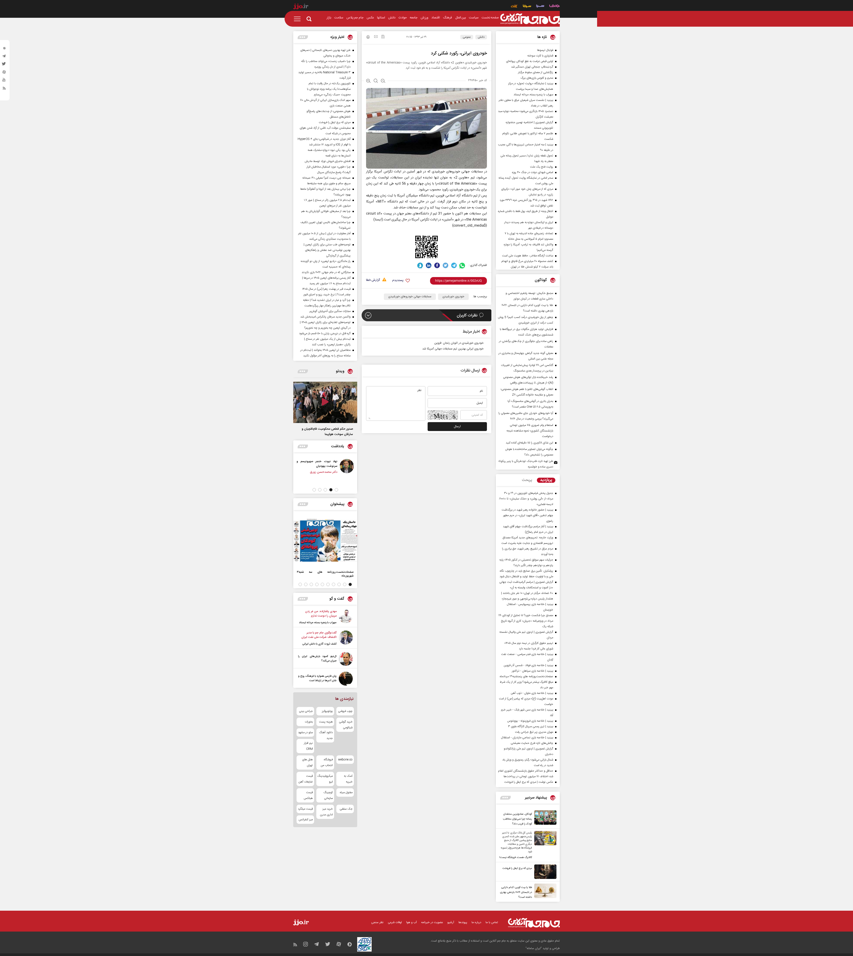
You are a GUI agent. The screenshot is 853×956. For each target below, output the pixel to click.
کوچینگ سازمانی (328, 795)
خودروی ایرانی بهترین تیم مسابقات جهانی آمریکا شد (453, 348)
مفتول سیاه (346, 792)
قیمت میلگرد (305, 808)
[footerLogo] (534, 922)
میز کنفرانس (306, 819)
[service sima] (527, 6)
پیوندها (462, 922)
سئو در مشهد (305, 732)
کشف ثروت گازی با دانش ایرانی (319, 644)
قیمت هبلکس (308, 795)
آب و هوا (411, 922)
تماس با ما (492, 922)
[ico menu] (298, 19)
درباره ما (476, 922)
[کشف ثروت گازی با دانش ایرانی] (346, 638)
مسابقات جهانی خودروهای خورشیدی (409, 296)
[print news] (368, 37)
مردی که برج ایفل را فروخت (517, 868)
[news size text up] (368, 81)
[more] (505, 798)
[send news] (376, 37)
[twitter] (4, 65)
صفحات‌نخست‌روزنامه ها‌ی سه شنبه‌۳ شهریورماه (325, 574)
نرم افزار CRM (308, 746)
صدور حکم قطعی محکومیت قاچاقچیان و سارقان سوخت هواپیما (327, 431)
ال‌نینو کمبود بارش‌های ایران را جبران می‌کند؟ (317, 658)
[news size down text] (383, 81)
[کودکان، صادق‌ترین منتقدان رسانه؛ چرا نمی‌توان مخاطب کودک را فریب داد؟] (544, 818)
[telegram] (4, 57)
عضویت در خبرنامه (432, 922)
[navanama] (554, 6)
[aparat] (4, 73)
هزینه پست (326, 721)
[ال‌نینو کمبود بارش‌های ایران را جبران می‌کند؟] (346, 659)
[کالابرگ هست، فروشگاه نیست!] (544, 845)
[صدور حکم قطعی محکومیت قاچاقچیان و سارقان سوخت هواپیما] (325, 402)
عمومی (467, 37)
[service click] (514, 6)
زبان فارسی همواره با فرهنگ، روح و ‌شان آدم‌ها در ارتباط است (317, 678)
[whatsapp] (462, 265)
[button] (336, 490)
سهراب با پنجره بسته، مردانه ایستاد (318, 622)
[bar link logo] (300, 7)
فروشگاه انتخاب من (327, 762)
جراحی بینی (306, 711)
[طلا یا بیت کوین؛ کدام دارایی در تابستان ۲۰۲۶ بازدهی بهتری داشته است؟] (544, 892)
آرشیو (450, 922)
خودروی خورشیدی (453, 296)
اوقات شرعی (395, 922)
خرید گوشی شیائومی (346, 724)
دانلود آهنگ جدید (326, 735)
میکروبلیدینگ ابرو (325, 779)
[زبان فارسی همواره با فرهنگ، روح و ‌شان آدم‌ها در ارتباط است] (346, 679)
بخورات (309, 721)
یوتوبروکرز (327, 711)
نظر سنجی (377, 922)
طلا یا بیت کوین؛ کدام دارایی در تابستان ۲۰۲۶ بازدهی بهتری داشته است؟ (516, 892)
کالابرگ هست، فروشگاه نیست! (515, 857)
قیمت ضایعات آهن (306, 779)
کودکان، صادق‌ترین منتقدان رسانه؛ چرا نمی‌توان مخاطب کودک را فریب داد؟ (517, 819)
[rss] (4, 89)
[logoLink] (530, 19)
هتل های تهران (307, 762)
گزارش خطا (373, 280)
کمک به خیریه (348, 779)
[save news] (383, 37)
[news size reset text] (375, 81)
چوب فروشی (345, 711)
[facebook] (437, 265)
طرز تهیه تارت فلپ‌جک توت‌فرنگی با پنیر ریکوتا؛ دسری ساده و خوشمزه (525, 464)
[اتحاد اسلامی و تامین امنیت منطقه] (344, 466)
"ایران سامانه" (534, 948)
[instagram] (4, 49)
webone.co (345, 759)
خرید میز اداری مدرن (326, 811)
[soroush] (420, 265)
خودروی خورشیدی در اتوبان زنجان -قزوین (459, 343)
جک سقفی (346, 808)
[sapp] (4, 81)
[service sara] (540, 6)
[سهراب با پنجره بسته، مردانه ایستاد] (346, 617)
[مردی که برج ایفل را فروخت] (544, 871)
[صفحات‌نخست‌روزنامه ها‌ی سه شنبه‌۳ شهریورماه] (325, 540)
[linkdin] (428, 265)
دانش (481, 37)
